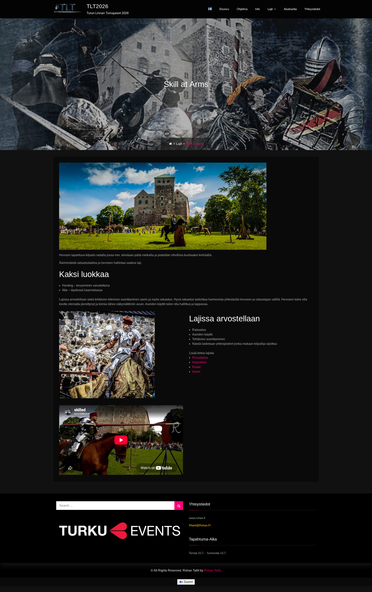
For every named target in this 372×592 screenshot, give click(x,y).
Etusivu (224, 9)
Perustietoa (200, 357)
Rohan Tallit (212, 570)
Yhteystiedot (312, 9)
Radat (196, 367)
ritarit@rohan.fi (200, 525)
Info (257, 9)
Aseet (196, 371)
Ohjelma (242, 9)
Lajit (270, 9)
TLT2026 (97, 6)
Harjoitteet (199, 362)
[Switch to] (210, 9)
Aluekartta (290, 9)
